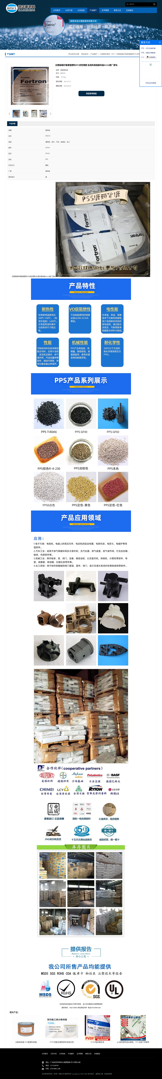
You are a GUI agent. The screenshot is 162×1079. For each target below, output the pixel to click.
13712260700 (54, 1065)
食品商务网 (108, 1074)
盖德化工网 (99, 1074)
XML (85, 1074)
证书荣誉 (105, 10)
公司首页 (56, 10)
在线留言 (129, 10)
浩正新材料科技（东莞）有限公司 (53, 1074)
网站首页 (84, 54)
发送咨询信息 (91, 93)
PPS (113, 54)
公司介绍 (68, 10)
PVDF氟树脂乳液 (97, 1042)
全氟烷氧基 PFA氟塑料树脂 (26, 1042)
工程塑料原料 (104, 54)
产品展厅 (93, 10)
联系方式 (117, 10)
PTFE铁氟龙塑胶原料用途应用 (62, 1042)
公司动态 (81, 10)
